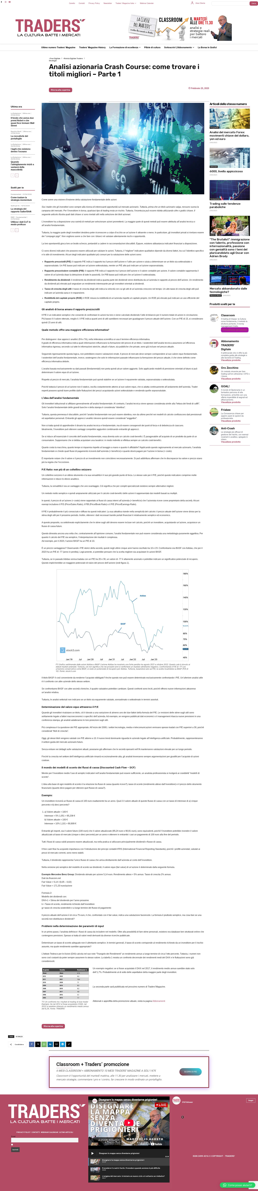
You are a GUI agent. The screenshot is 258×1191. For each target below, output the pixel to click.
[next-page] (16, 175)
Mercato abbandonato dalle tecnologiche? (228, 290)
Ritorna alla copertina (60, 90)
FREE (13, 217)
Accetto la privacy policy (24, 1145)
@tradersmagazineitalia (193, 1099)
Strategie (53, 61)
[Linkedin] (50, 1044)
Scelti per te (15, 206)
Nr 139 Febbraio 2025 (63, 83)
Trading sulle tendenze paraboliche (225, 205)
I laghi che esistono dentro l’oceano (21, 150)
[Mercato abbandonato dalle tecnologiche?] (230, 275)
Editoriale (213, 167)
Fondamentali (16, 194)
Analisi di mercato (216, 284)
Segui (250, 1100)
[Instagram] (5, 2)
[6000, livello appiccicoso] (230, 158)
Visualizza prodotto (234, 329)
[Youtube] (9, 2)
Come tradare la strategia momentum (21, 198)
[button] (237, 1185)
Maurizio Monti (16, 131)
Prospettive (214, 128)
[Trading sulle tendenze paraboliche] (230, 190)
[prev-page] (12, 175)
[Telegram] (62, 1044)
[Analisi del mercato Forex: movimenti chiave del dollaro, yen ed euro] (230, 119)
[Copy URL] (68, 1044)
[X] (38, 1044)
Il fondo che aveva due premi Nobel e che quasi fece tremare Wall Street (22, 122)
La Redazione (16, 113)
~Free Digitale (54, 58)
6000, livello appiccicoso (226, 171)
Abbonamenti (158, 1001)
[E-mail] (56, 1044)
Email (13, 1136)
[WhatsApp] (44, 1044)
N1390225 (19, 1036)
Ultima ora (26, 113)
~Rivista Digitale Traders (73, 58)
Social (212, 235)
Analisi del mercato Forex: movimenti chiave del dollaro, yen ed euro (229, 136)
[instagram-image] (182, 1117)
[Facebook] (1, 2)
